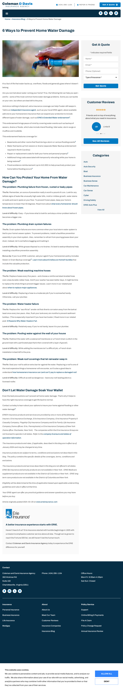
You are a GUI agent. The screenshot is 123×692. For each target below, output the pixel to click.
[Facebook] (106, 13)
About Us (46, 610)
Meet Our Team (48, 615)
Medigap (6, 626)
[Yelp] (111, 13)
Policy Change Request (91, 626)
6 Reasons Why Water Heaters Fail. (22, 321)
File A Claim (86, 620)
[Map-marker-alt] (101, 13)
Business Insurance (10, 615)
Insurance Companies (51, 626)
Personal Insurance (10, 610)
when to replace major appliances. (22, 288)
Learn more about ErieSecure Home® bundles (53, 260)
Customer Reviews (50, 620)
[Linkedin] (116, 13)
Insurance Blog (18, 19)
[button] (7, 13)
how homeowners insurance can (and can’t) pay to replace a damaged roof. (45, 372)
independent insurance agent (23, 110)
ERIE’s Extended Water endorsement (53, 118)
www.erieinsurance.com (46, 502)
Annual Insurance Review (92, 631)
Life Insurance (8, 620)
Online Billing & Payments (92, 615)
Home (7, 19)
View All (100, 210)
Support (84, 610)
